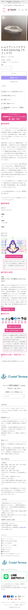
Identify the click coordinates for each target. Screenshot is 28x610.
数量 (2, 64)
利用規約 (16, 604)
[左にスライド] (10, 43)
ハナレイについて (6, 547)
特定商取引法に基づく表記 (14, 607)
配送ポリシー (22, 604)
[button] (4, 9)
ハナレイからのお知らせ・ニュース (11, 553)
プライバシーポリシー (8, 604)
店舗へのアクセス (6, 549)
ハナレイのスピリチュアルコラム (10, 555)
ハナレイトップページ (8, 539)
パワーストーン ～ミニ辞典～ (9, 545)
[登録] (23, 396)
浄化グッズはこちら (14, 326)
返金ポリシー (23, 602)
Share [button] (4, 86)
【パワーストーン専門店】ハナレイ (12, 602)
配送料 (4, 62)
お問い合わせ (5, 551)
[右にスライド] (17, 43)
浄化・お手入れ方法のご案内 (9, 541)
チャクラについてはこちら (14, 256)
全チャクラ (4, 235)
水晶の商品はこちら (8, 309)
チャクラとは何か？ (7, 543)
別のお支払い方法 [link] (14, 81)
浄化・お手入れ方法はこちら (14, 330)
